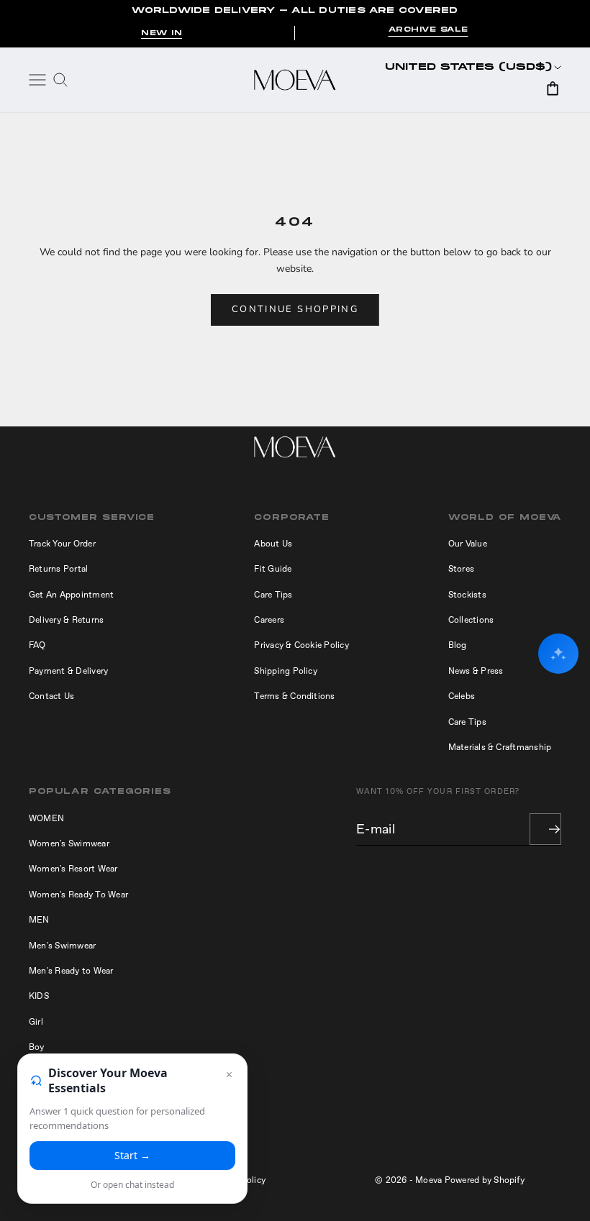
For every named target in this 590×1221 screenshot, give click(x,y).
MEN (39, 920)
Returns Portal (58, 569)
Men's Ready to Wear (71, 971)
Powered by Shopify (485, 1180)
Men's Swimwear (62, 946)
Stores (461, 569)
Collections (471, 620)
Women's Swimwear (69, 843)
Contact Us (51, 696)
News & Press (476, 671)
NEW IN (161, 33)
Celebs (461, 696)
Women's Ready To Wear (78, 895)
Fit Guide (272, 569)
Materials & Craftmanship (500, 747)
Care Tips (273, 595)
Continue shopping (295, 309)
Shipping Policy (285, 671)
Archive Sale (428, 30)
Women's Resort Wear (73, 869)
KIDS (39, 996)
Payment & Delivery (68, 671)
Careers (269, 620)
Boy (37, 1047)
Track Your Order (62, 544)
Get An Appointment (71, 595)
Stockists (467, 595)
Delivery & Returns (66, 620)
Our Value (467, 544)
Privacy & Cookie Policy (301, 645)
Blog (457, 645)
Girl (36, 1022)
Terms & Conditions (294, 696)
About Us (273, 544)
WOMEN (46, 818)
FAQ (37, 645)
